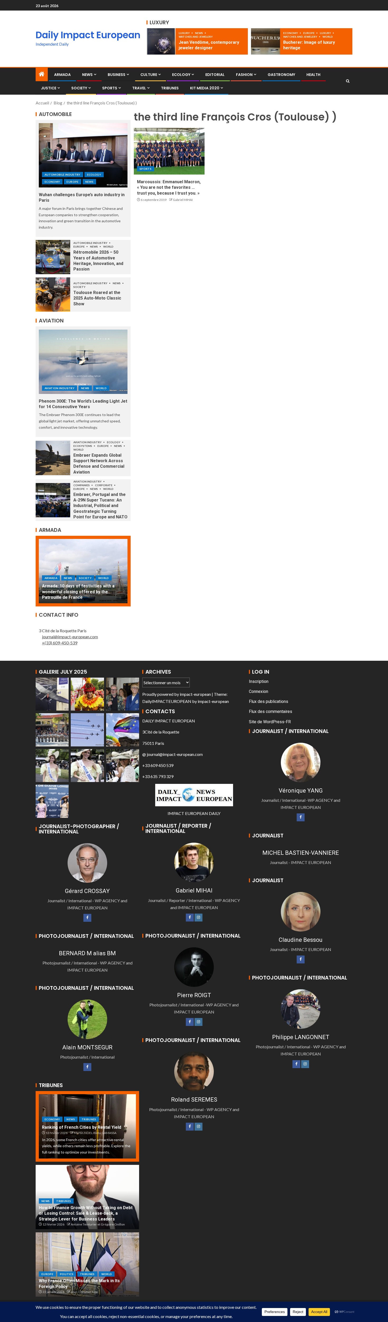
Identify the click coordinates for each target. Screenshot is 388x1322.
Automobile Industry (63, 174)
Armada (62, 74)
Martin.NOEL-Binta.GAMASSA (95, 1133)
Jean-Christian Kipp (84, 1292)
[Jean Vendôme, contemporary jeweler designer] (161, 41)
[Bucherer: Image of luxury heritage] (265, 41)
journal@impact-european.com (70, 636)
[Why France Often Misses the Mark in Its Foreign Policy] (87, 1264)
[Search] (347, 81)
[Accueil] (42, 74)
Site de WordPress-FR (270, 721)
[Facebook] (87, 918)
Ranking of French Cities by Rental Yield (81, 1127)
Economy (291, 33)
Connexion (258, 691)
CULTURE (148, 74)
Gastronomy (281, 74)
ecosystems (83, 445)
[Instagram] (198, 917)
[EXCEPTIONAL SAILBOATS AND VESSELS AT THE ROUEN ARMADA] (83, 571)
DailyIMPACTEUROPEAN (166, 701)
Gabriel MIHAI (183, 200)
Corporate (104, 485)
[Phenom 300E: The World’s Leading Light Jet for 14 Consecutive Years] (83, 362)
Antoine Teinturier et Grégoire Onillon (98, 1224)
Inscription (258, 681)
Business (116, 74)
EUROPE (309, 33)
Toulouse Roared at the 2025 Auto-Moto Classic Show (97, 298)
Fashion (244, 74)
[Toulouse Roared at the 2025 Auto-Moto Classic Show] (53, 294)
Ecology (181, 74)
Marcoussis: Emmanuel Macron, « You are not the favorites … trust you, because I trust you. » (169, 187)
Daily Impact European (88, 34)
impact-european (195, 694)
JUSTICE (48, 88)
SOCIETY (79, 88)
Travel (139, 88)
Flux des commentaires (270, 711)
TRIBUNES (170, 88)
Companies (81, 485)
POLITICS (66, 1274)
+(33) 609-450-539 (59, 642)
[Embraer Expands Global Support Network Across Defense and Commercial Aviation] (53, 458)
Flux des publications (268, 701)
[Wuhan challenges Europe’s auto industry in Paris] (83, 155)
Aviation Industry (59, 388)
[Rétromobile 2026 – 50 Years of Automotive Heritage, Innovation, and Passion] (53, 257)
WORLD (328, 36)
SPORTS (109, 88)
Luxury (184, 33)
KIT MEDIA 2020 (204, 88)
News (199, 33)
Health (313, 74)
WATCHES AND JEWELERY (196, 36)
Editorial (215, 74)
